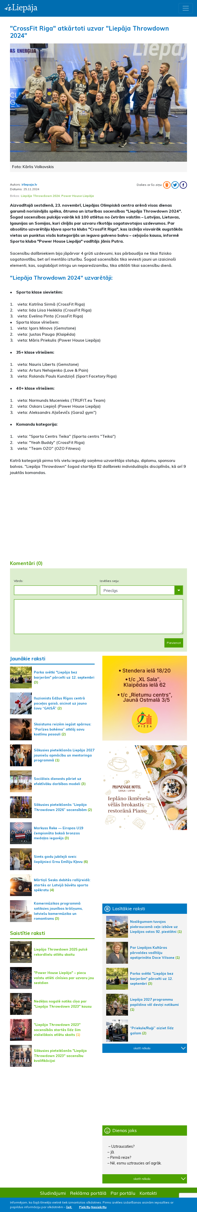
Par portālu (123, 1193)
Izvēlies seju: (109, 581)
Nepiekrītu (98, 1207)
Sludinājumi (53, 1193)
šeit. (69, 1207)
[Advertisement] (98, 516)
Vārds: (18, 581)
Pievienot (174, 643)
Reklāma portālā (88, 1193)
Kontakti (148, 1193)
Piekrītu (84, 1207)
